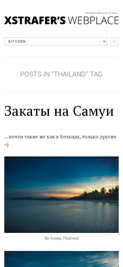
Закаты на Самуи (59, 110)
